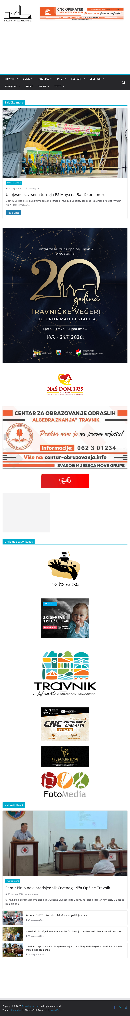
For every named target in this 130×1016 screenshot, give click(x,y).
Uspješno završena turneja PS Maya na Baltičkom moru (56, 194)
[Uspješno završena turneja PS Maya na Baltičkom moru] (65, 142)
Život (57, 86)
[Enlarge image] (123, 232)
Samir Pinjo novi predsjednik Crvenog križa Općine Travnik (57, 887)
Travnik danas (13, 881)
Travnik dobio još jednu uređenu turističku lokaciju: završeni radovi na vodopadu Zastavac (74, 931)
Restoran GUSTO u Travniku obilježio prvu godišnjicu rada (57, 915)
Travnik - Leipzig (14, 183)
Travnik (9, 78)
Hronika (44, 78)
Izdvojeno (11, 86)
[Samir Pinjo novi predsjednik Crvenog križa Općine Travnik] (65, 843)
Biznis (26, 78)
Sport (29, 86)
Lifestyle (95, 78)
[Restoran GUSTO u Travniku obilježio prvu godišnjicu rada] (13, 918)
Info (59, 78)
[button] (16, 79)
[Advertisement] (65, 50)
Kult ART (76, 78)
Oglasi (42, 86)
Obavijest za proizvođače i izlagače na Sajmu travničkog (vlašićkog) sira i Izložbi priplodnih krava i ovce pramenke (74, 948)
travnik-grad (33, 188)
